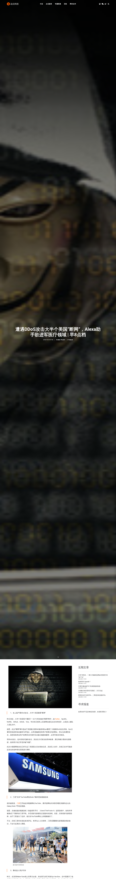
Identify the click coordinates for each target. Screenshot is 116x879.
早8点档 (63, 339)
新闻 (59, 339)
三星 (18, 803)
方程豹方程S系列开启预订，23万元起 (90, 691)
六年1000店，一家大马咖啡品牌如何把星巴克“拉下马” (93, 676)
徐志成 (71, 339)
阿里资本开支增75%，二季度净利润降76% (91, 695)
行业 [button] (41, 4)
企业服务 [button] (49, 4)
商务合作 (73, 4)
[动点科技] (12, 3)
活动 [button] (65, 4)
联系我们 (103, 712)
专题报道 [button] (58, 4)
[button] (100, 4)
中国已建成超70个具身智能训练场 (89, 686)
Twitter (57, 719)
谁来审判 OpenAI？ (84, 682)
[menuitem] (41, 4)
